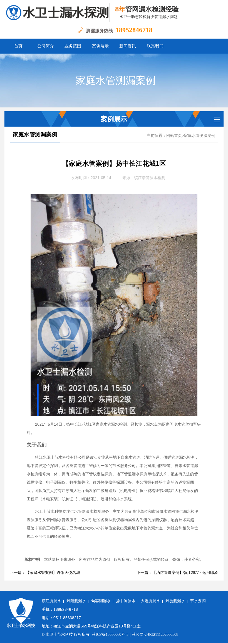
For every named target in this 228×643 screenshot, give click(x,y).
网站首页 (174, 136)
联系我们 (155, 46)
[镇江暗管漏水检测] (57, 12)
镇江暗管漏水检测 (149, 178)
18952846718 (134, 30)
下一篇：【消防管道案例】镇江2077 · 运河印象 (177, 573)
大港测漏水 (150, 601)
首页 (18, 46)
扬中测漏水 (125, 601)
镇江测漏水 (51, 601)
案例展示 (100, 46)
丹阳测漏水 (76, 601)
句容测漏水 (101, 601)
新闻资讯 (127, 46)
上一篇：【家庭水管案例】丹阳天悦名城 (45, 573)
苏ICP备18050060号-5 (110, 634)
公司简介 (45, 46)
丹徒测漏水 (175, 601)
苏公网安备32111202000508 (155, 634)
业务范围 (73, 46)
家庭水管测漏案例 (116, 80)
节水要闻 (198, 601)
